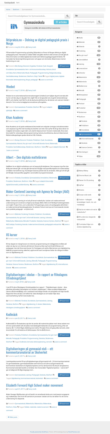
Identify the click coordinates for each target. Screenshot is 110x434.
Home (8, 9)
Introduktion (44, 178)
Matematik (21, 73)
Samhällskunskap (12, 76)
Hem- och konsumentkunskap (35, 69)
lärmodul (30, 342)
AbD (7, 224)
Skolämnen (23, 76)
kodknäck (23, 342)
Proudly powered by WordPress (39, 432)
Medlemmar (89, 86)
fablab (27, 407)
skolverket (39, 378)
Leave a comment (46, 80)
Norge (28, 80)
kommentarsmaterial (28, 378)
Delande (89, 46)
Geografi (50, 66)
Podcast (89, 103)
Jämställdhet (89, 60)
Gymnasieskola (19, 69)
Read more (65, 66)
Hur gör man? (27, 143)
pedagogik (34, 80)
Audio (89, 38)
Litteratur (49, 217)
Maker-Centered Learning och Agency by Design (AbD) (37, 191)
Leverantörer (89, 68)
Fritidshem (36, 140)
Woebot (10, 86)
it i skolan (39, 304)
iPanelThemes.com (74, 432)
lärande (25, 224)
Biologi (20, 66)
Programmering (43, 73)
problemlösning (24, 184)
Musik (27, 73)
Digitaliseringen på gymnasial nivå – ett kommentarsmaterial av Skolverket (29, 350)
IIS (57, 264)
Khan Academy (14, 117)
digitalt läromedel (12, 184)
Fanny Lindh (32, 47)
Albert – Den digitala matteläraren (26, 157)
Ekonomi (26, 66)
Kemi (15, 73)
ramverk (49, 342)
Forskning (24, 214)
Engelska (33, 66)
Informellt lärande (39, 143)
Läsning (42, 217)
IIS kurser (11, 234)
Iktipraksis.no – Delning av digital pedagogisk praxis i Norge (37, 41)
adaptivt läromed (59, 147)
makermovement (43, 407)
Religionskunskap (55, 73)
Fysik (44, 66)
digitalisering (51, 264)
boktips (12, 224)
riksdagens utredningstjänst (15, 307)
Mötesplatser (89, 95)
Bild (16, 66)
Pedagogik (33, 73)
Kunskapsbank (10, 2)
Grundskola (10, 69)
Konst (47, 143)
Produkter (29, 107)
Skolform (16, 9)
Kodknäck (11, 314)
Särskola (40, 221)
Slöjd (35, 76)
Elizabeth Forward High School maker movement (34, 385)
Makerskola (19, 221)
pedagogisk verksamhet (53, 224)
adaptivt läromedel (46, 181)
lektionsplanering (19, 80)
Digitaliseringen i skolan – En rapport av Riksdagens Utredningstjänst (36, 276)
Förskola (39, 66)
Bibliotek (18, 214)
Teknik (40, 76)
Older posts (13, 417)
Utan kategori (89, 152)
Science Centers (48, 221)
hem (17, 3)
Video (31, 181)
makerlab (33, 407)
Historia (48, 69)
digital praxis (54, 76)
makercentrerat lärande (36, 224)
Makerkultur (10, 221)
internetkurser (63, 264)
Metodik (26, 221)
